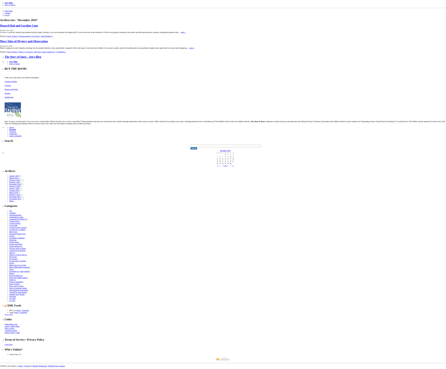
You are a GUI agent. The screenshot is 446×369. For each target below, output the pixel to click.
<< (218, 166)
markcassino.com (11, 324)
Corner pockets (14, 223)
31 (230, 163)
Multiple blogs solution (56, 366)
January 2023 (14, 176)
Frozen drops (14, 242)
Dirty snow (13, 232)
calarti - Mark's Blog (12, 326)
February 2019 (14, 195)
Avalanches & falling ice (18, 219)
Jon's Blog (9, 3)
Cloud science (14, 221)
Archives (12, 132)
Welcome (12, 296)
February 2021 (14, 182)
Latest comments (15, 136)
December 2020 (15, 184)
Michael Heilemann (39, 366)
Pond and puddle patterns (18, 278)
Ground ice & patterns (17, 251)
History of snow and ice (18, 255)
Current (225, 166)
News (11, 269)
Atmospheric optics (16, 217)
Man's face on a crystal (17, 265)
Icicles (11, 263)
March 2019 (13, 193)
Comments (25, 310)
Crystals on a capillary (17, 230)
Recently (12, 130)
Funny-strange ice (48, 52)
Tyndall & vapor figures (18, 292)
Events (11, 236)
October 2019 (14, 191)
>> (233, 166)
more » (183, 32)
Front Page (9, 11)
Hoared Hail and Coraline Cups (19, 25)
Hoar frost (13, 257)
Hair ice (12, 253)
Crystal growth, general (17, 228)
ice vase (12, 301)
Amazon (8, 85)
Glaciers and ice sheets (17, 248)
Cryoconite (13, 225)
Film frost (37, 52)
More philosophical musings (19, 267)
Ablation (12, 213)
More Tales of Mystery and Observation (24, 41)
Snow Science (12, 36)
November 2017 (15, 199)
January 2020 (14, 188)
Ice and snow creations (17, 261)
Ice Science (35, 36)
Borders (7, 93)
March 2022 (13, 178)
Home (11, 127)
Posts (18, 310)
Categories (13, 134)
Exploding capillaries (17, 238)
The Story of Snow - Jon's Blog (23, 56)
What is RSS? (9, 314)
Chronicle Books (11, 82)
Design (27, 366)
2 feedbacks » (61, 52)
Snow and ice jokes (16, 286)
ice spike (12, 299)
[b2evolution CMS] (223, 360)
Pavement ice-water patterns (19, 271)
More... (12, 201)
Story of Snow (10, 5)
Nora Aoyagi (9, 328)
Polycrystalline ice (16, 276)
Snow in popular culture (18, 288)
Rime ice (12, 280)
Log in (7, 15)
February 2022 (14, 180)
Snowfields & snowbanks (18, 290)
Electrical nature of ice (17, 234)
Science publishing (16, 282)
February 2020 (14, 186)
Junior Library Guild (12, 333)
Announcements (24, 36)
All (10, 211)
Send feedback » (47, 36)
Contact (7, 13)
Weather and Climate (17, 294)
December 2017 (15, 197)
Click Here (9, 345)
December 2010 (225, 151)
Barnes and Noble (11, 89)
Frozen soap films (15, 244)
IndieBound (9, 97)
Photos (21, 52)
